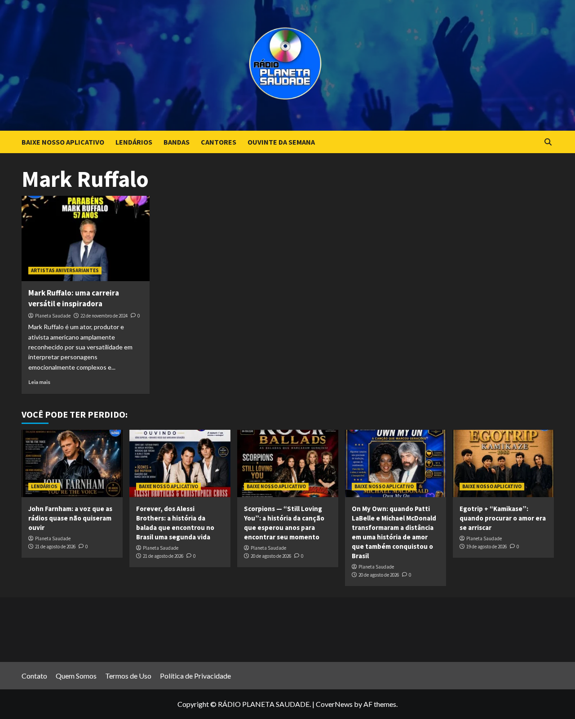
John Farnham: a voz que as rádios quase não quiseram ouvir (70, 518)
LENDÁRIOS (133, 141)
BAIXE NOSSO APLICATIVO (63, 141)
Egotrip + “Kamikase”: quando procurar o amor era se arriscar (503, 518)
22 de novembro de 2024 (104, 316)
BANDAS (177, 141)
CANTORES (218, 141)
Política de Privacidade (195, 675)
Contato (34, 675)
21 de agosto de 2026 (55, 546)
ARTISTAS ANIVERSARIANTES (65, 270)
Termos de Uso (128, 675)
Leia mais (39, 382)
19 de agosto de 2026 (486, 546)
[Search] (548, 142)
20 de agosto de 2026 (271, 556)
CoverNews (334, 704)
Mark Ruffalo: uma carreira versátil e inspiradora (73, 298)
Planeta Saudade (53, 316)
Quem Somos (76, 675)
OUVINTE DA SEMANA (281, 141)
